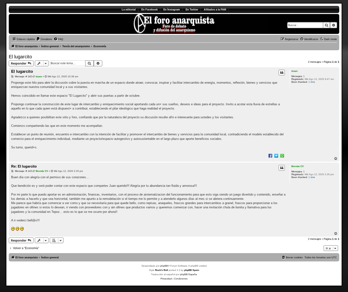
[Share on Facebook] (270, 155)
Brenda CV (297, 166)
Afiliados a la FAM (215, 9)
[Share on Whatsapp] (282, 155)
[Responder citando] (282, 72)
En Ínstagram (171, 9)
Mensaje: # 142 (23, 76)
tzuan (294, 71)
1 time (311, 82)
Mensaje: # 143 (23, 171)
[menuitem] (44, 39)
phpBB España (188, 274)
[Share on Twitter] (276, 155)
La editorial (129, 9)
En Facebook (149, 9)
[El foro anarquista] (48, 24)
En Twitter (192, 9)
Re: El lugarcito (24, 166)
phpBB (164, 266)
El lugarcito (20, 56)
